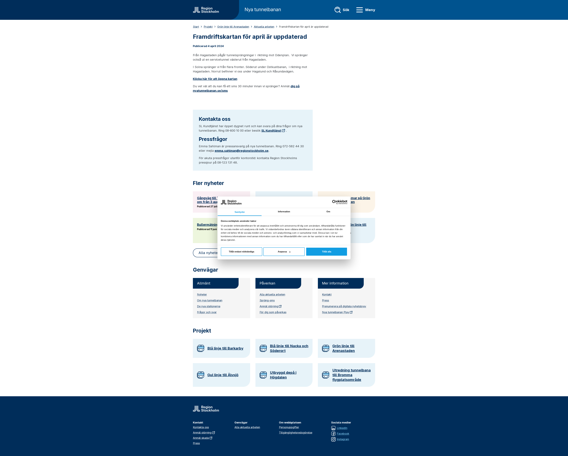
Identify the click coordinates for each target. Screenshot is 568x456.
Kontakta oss (201, 427)
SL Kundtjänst (271, 130)
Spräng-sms (267, 300)
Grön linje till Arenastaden (233, 26)
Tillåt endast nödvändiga (241, 251)
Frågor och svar (207, 312)
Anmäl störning (269, 306)
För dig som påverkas (273, 312)
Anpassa (282, 251)
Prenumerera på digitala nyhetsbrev (344, 306)
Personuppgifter (289, 427)
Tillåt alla (326, 251)
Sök (346, 10)
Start (196, 26)
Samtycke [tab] (240, 212)
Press (325, 300)
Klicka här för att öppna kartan (215, 79)
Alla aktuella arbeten (272, 294)
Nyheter (202, 294)
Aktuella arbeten (264, 26)
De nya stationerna (208, 306)
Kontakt (326, 294)
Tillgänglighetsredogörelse (295, 432)
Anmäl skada (201, 437)
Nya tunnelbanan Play (335, 312)
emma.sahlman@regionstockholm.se (241, 150)
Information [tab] (284, 211)
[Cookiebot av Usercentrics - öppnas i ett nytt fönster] (334, 202)
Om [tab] (328, 211)
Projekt (208, 26)
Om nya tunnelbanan (209, 300)
